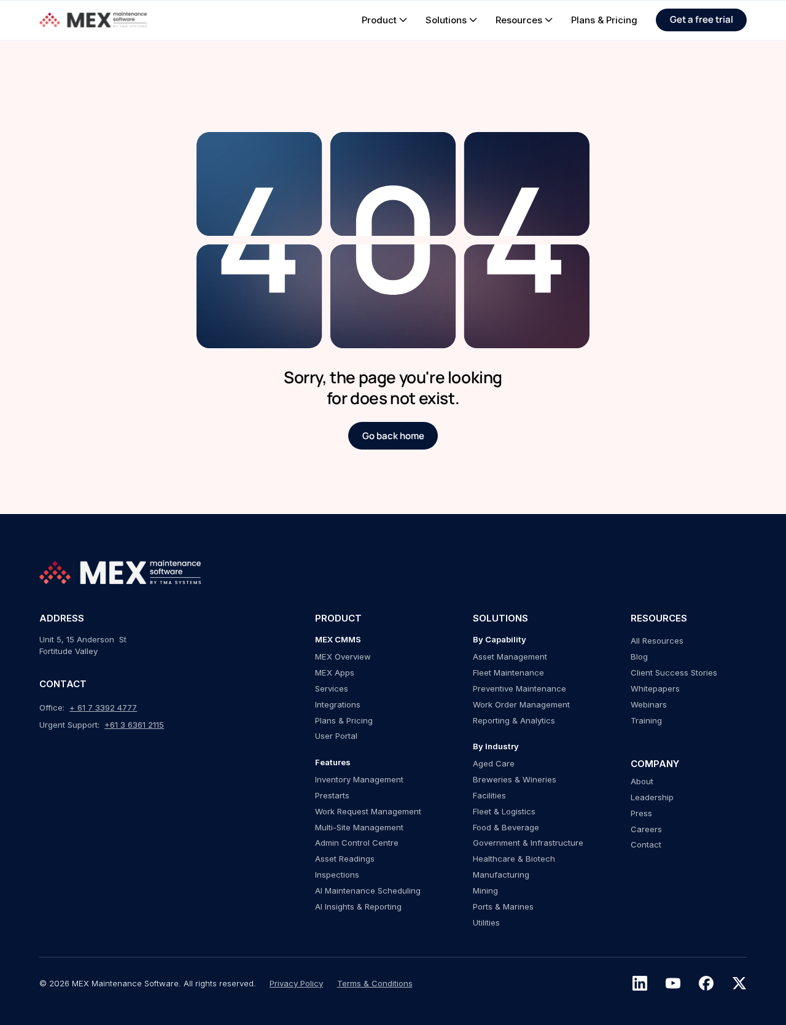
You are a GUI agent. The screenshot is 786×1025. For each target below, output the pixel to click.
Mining (485, 890)
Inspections (337, 874)
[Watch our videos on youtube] (673, 983)
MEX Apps (334, 672)
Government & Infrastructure (528, 843)
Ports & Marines (503, 906)
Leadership (652, 797)
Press (641, 813)
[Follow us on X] (739, 983)
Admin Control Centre (357, 843)
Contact (646, 844)
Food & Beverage (506, 827)
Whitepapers (655, 688)
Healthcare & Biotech (514, 858)
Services (331, 688)
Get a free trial (701, 19)
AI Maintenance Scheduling (368, 890)
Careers (646, 829)
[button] (384, 20)
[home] (94, 20)
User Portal (336, 736)
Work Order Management (521, 704)
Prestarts (332, 795)
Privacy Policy (296, 983)
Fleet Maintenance (508, 672)
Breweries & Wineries (514, 779)
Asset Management (510, 656)
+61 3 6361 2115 (134, 725)
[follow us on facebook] (706, 983)
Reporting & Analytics (514, 720)
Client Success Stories (674, 672)
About (642, 781)
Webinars (649, 704)
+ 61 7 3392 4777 (103, 707)
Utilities (486, 922)
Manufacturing (501, 874)
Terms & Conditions (375, 983)
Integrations (337, 704)
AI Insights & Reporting (358, 906)
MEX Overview (343, 656)
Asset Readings (345, 858)
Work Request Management (368, 811)
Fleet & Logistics (504, 811)
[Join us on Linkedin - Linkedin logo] (639, 983)
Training (646, 720)
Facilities (489, 795)
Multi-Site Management (359, 827)
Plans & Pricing (344, 720)
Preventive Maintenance (519, 688)
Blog (639, 656)
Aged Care (494, 763)
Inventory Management (359, 779)
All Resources (657, 640)
